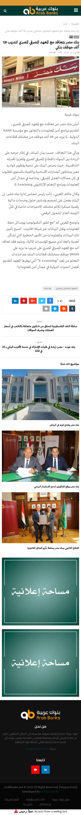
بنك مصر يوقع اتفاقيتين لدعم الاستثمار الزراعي (56, 486)
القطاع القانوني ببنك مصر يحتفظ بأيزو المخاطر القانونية (53, 548)
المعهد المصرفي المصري (66, 288)
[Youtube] (35, 769)
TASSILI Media (49, 792)
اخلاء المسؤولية (35, 799)
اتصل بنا (27, 804)
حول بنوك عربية (61, 799)
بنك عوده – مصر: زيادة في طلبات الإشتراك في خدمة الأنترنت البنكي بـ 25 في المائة (38, 349)
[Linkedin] (45, 769)
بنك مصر (47, 288)
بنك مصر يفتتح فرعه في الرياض (64, 425)
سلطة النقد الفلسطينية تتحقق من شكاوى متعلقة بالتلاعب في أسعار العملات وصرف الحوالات (40, 328)
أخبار (76, 36)
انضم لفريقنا (12, 799)
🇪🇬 (71, 36)
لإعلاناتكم (45, 804)
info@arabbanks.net (36, 749)
